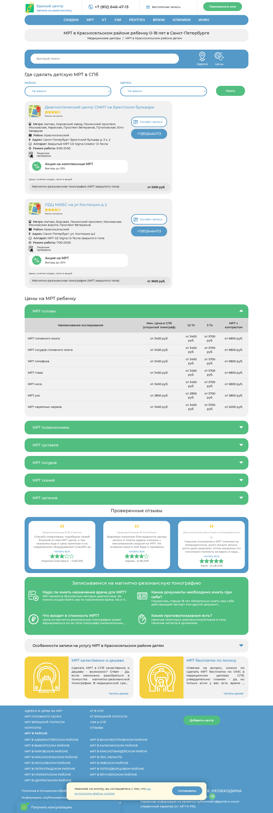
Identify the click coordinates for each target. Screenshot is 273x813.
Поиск (230, 91)
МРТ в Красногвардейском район (118, 751)
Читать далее (119, 693)
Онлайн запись (151, 122)
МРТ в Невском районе (109, 763)
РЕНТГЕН (137, 20)
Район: (30, 83)
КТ (104, 20)
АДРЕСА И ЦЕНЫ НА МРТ (43, 711)
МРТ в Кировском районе (46, 751)
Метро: (126, 83)
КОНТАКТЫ (33, 728)
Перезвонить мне (222, 6)
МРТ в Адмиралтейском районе (51, 740)
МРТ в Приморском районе (48, 774)
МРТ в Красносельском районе (51, 757)
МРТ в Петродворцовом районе (117, 769)
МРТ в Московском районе (47, 763)
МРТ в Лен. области (106, 757)
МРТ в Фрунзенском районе (113, 774)
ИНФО (203, 20)
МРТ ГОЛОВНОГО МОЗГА (43, 716)
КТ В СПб (96, 711)
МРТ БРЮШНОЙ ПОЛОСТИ (45, 722)
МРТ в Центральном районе (48, 780)
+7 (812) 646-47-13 (112, 7)
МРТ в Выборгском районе (47, 745)
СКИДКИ (71, 20)
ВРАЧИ (159, 20)
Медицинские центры (104, 38)
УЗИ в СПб (98, 722)
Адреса (202, 63)
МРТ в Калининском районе (114, 745)
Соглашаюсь (187, 791)
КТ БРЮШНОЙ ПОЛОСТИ (109, 716)
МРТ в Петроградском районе (50, 769)
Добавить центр (202, 720)
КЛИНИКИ (181, 20)
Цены (219, 63)
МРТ (90, 20)
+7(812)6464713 (149, 134)
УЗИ (117, 20)
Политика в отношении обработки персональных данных (65, 791)
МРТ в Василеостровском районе (118, 740)
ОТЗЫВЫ (96, 728)
